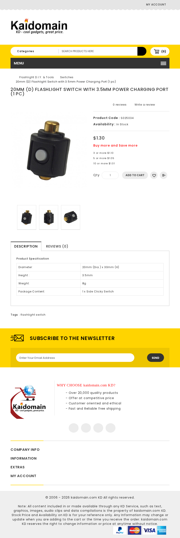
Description (26, 246)
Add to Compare (163, 175)
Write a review (144, 104)
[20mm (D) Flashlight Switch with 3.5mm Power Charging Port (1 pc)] (26, 217)
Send (155, 358)
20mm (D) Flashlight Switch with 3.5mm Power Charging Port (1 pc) (66, 81)
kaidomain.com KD (87, 497)
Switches (67, 77)
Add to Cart (135, 175)
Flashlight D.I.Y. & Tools (36, 77)
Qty (96, 175)
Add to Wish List (154, 175)
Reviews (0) (57, 246)
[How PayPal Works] (139, 530)
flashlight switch (33, 315)
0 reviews (120, 104)
